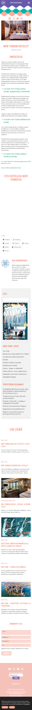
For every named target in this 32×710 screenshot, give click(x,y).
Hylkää (12, 707)
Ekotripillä (4, 500)
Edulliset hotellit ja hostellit (12, 363)
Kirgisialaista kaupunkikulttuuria (14, 409)
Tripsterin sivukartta (16, 695)
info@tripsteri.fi (16, 683)
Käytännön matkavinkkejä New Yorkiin (16, 354)
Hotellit (5, 360)
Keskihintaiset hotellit (10, 365)
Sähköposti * (5, 637)
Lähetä (6, 653)
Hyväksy (5, 707)
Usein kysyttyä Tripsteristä (16, 689)
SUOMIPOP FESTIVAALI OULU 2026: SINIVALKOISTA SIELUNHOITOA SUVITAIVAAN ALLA (15, 391)
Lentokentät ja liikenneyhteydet (13, 357)
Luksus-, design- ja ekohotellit (12, 368)
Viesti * (4, 631)
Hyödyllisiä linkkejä (9, 377)
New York (6, 351)
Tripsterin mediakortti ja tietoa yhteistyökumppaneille (16, 692)
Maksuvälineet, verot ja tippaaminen (15, 371)
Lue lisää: (7, 89)
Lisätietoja (27, 704)
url (3, 645)
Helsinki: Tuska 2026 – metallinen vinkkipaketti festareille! (14, 402)
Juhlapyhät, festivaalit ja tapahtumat (15, 374)
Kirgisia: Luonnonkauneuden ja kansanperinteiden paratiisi (13, 413)
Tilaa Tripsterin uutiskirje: (16, 673)
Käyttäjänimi (5, 641)
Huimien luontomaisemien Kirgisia (14, 406)
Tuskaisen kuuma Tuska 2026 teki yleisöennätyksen (14, 397)
